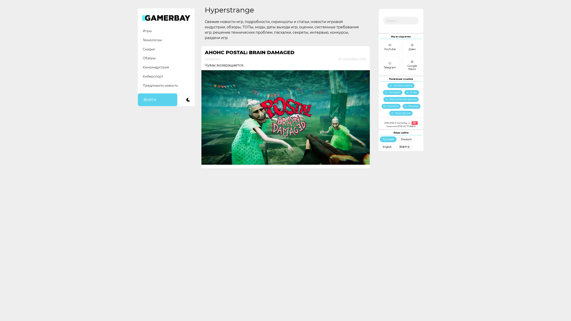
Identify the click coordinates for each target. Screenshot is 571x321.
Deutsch (406, 139)
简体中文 (404, 146)
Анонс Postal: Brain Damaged (249, 52)
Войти (149, 99)
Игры (147, 31)
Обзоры (149, 58)
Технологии (152, 40)
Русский (388, 139)
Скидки (149, 49)
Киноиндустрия (156, 67)
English (387, 146)
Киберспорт (153, 76)
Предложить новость (160, 86)
